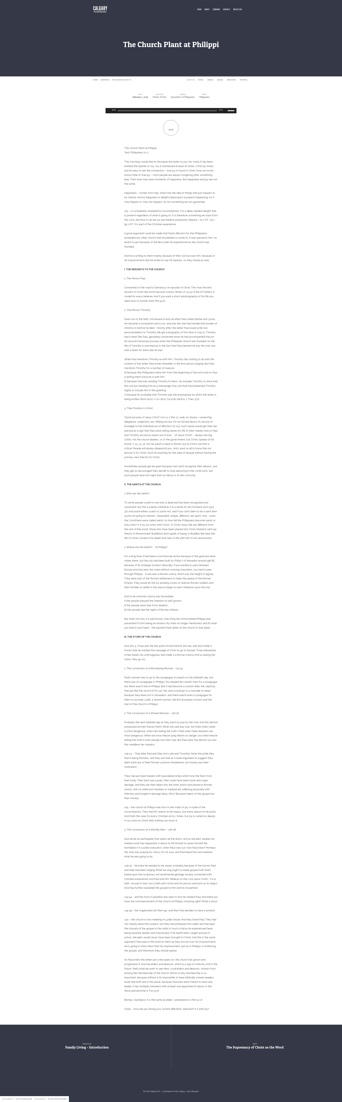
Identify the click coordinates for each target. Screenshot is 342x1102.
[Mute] (225, 110)
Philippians (204, 97)
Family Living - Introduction (87, 1047)
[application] (171, 110)
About (207, 9)
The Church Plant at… (122, 80)
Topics (201, 80)
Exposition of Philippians (183, 97)
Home (95, 80)
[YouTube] (167, 1080)
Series (210, 80)
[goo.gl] (161, 1080)
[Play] (109, 110)
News (199, 9)
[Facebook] (174, 1080)
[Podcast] (180, 1080)
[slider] (231, 110)
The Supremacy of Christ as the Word (255, 1047)
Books (220, 80)
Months (244, 80)
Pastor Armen (159, 97)
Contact (226, 9)
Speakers (231, 80)
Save (171, 130)
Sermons (216, 9)
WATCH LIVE (237, 9)
